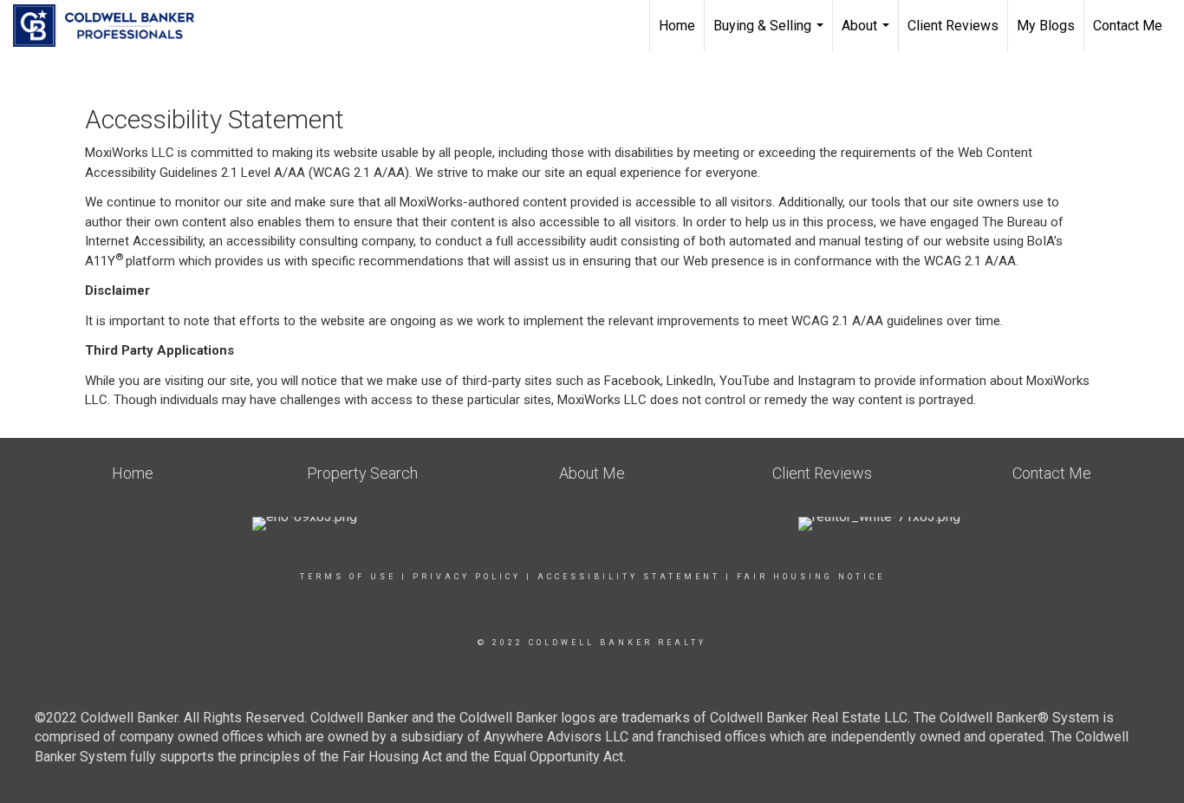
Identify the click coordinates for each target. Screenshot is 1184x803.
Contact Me (1127, 25)
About (868, 34)
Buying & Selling (770, 34)
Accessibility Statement (628, 576)
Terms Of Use (348, 576)
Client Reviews (953, 25)
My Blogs (1046, 25)
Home (677, 25)
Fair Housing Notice (811, 576)
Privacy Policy (467, 576)
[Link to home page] (112, 26)
